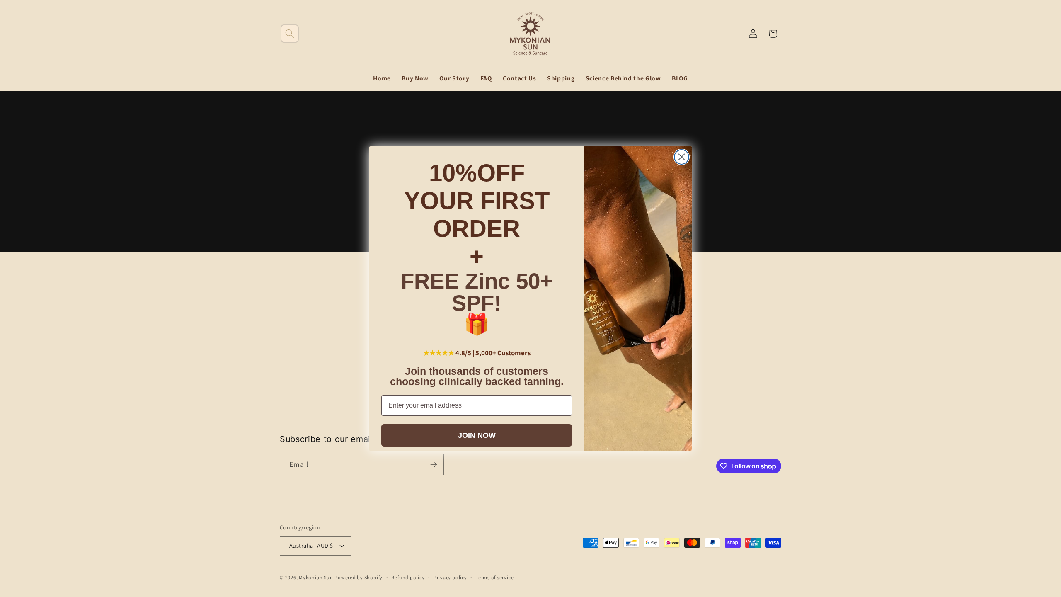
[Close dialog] (681, 157)
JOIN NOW (477, 435)
